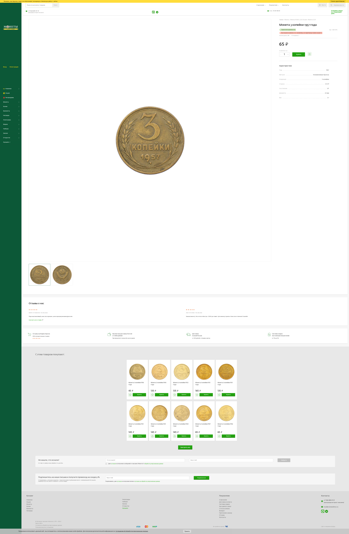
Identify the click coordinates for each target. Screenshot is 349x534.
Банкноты (29, 508)
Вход (5, 67)
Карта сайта (38, 523)
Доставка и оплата (225, 502)
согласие (113, 463)
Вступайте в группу (218, 526)
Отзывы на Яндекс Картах (41, 333)
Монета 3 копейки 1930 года (180, 425)
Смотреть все (185, 447)
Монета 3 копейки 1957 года (203, 425)
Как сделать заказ (225, 506)
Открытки (125, 506)
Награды (29, 510)
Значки (124, 504)
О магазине (260, 5)
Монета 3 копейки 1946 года (158, 383)
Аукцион (125, 508)
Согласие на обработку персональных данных (48, 525)
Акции (28, 502)
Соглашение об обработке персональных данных (132, 531)
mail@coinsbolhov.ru (331, 507)
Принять (187, 531)
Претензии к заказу (225, 513)
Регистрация (14, 67)
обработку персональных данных (154, 463)
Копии (28, 506)
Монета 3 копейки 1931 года (202, 383)
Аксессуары (126, 499)
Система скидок (224, 504)
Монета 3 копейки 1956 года (136, 383)
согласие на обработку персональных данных (147, 481)
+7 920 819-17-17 (33, 11)
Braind (333, 526)
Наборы (125, 501)
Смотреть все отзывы (35, 320)
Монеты (29, 504)
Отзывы (222, 515)
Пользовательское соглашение (44, 527)
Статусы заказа (224, 508)
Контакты (285, 5)
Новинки (29, 500)
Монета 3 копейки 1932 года (180, 383)
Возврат (222, 510)
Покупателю (273, 5)
